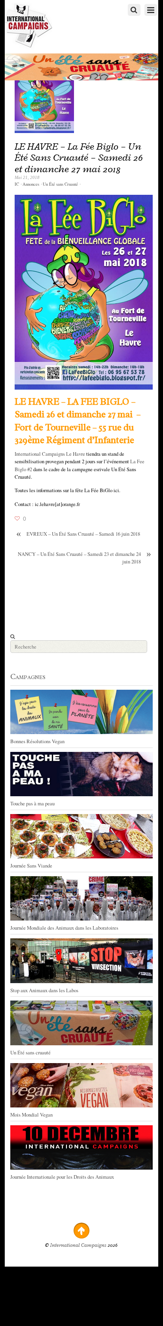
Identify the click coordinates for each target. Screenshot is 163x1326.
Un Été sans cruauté (30, 1052)
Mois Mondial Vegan (31, 1114)
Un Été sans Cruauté (60, 184)
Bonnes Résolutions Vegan (37, 741)
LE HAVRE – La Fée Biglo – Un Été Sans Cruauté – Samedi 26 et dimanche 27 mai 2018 (79, 157)
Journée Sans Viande (31, 865)
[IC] (28, 46)
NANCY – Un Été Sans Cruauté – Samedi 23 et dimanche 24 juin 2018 (84, 557)
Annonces (31, 184)
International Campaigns (78, 1245)
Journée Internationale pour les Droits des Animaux (62, 1176)
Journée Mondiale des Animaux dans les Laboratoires (64, 927)
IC (17, 184)
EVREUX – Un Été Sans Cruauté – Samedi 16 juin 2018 (78, 534)
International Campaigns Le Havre (50, 453)
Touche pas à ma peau (32, 803)
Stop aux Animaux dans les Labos (44, 990)
